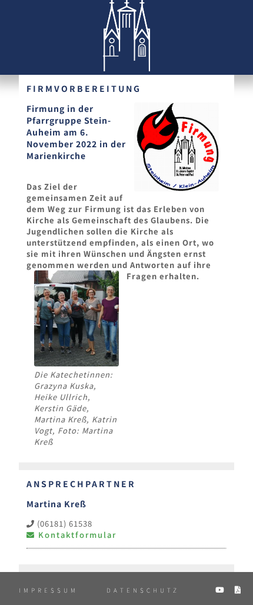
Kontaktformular (75, 534)
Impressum (48, 590)
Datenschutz (142, 590)
